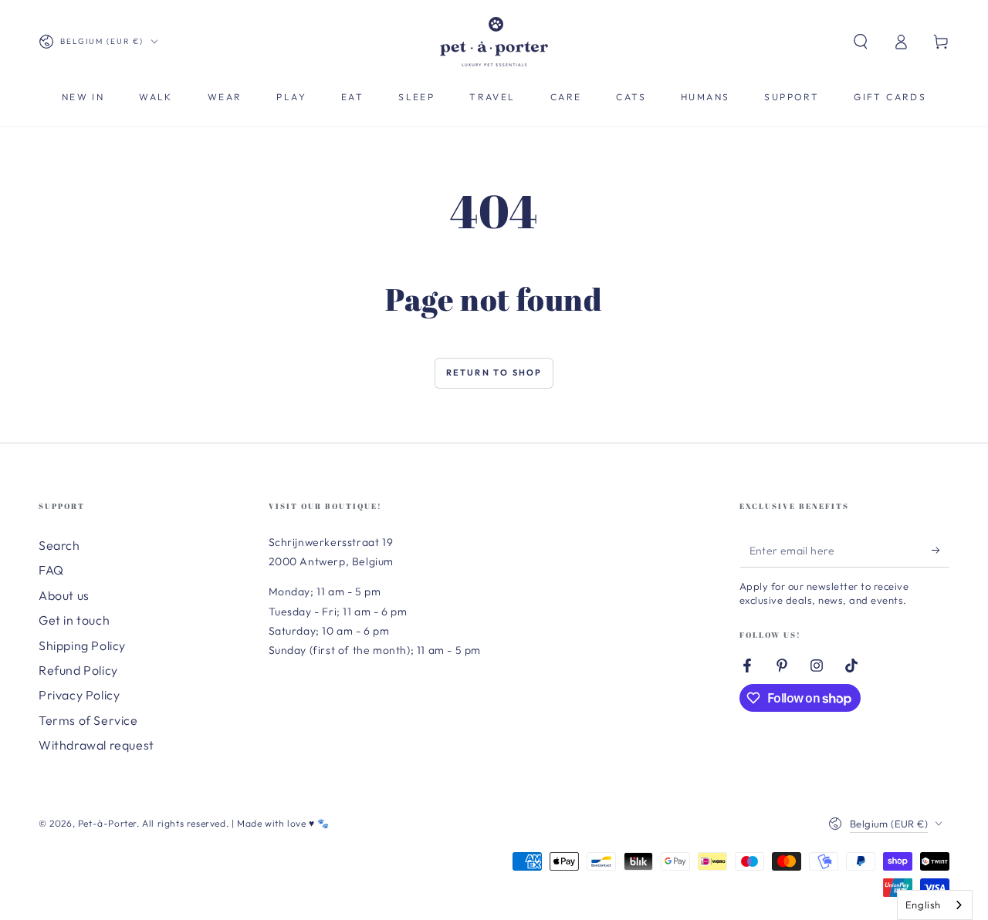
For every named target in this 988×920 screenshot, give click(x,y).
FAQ (51, 570)
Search (59, 545)
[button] (861, 42)
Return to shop (494, 372)
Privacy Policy (79, 695)
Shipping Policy (82, 645)
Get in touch (74, 620)
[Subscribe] (940, 550)
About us (64, 595)
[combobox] (935, 905)
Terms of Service (88, 720)
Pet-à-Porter (107, 823)
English (923, 904)
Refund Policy (78, 670)
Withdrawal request (96, 745)
